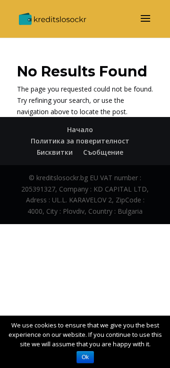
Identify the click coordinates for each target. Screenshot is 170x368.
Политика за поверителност (80, 140)
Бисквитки (55, 152)
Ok (85, 357)
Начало (80, 129)
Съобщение (103, 152)
